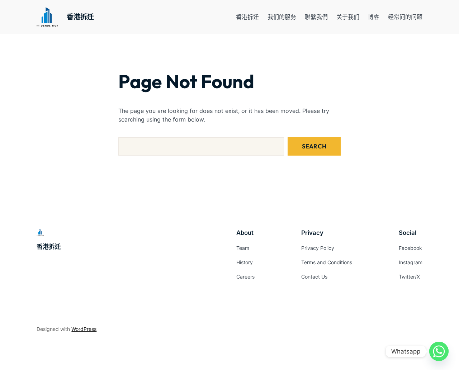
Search (314, 146)
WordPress (83, 329)
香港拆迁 (80, 17)
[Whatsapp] (439, 351)
